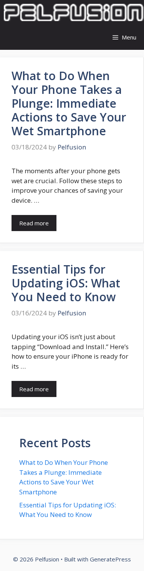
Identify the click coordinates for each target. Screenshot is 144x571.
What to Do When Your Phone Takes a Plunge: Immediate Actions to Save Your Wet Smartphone (69, 103)
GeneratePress (110, 559)
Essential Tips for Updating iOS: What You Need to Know (66, 283)
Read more (34, 223)
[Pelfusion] (74, 12)
